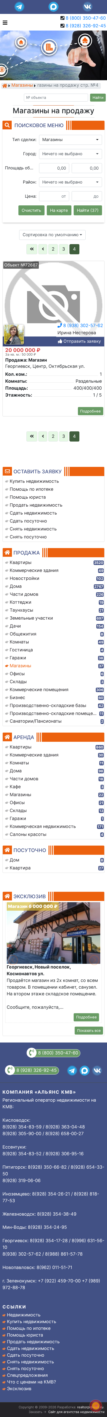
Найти (98, 97)
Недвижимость (24, 1314)
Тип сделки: (24, 139)
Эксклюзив (19, 1388)
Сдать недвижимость (30, 1348)
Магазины (22, 85)
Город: (30, 153)
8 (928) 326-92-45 (86, 25)
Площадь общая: (21, 167)
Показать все (89, 1030)
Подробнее (90, 411)
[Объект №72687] (53, 305)
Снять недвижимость (30, 1361)
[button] (70, 140)
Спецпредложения (27, 1375)
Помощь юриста (25, 1335)
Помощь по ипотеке (29, 1328)
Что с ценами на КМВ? (31, 1381)
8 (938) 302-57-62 (82, 325)
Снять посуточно (25, 1368)
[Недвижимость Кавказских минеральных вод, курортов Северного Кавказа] (4, 85)
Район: (30, 182)
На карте (59, 210)
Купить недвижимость (31, 1321)
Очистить (31, 210)
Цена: (31, 196)
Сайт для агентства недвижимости (76, 1412)
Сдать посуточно (25, 1355)
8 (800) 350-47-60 (86, 18)
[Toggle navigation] (4, 22)
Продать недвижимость (33, 1341)
